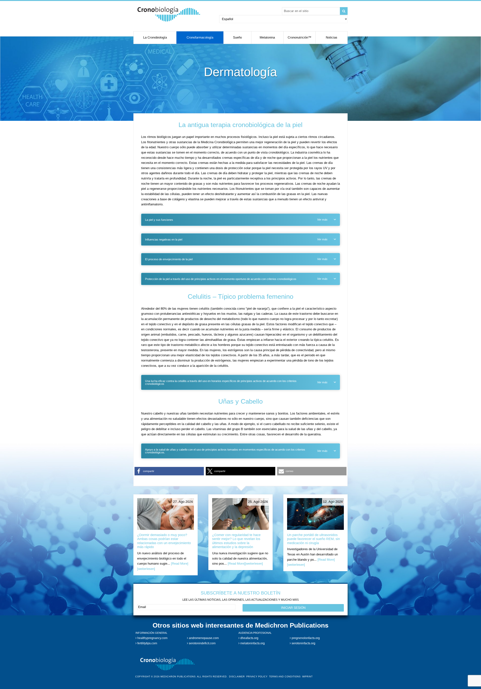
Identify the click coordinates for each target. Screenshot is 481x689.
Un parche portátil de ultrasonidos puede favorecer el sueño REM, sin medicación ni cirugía (313, 539)
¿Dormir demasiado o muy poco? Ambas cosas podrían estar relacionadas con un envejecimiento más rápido (164, 541)
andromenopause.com (203, 638)
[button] (169, 471)
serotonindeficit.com (202, 643)
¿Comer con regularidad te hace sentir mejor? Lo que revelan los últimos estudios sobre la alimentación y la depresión (236, 541)
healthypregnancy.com (152, 638)
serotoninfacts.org (303, 643)
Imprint (307, 676)
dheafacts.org (249, 638)
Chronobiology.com (168, 14)
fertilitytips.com (147, 643)
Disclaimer (237, 676)
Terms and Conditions (285, 676)
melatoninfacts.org (252, 643)
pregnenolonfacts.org (305, 638)
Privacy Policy (257, 676)
